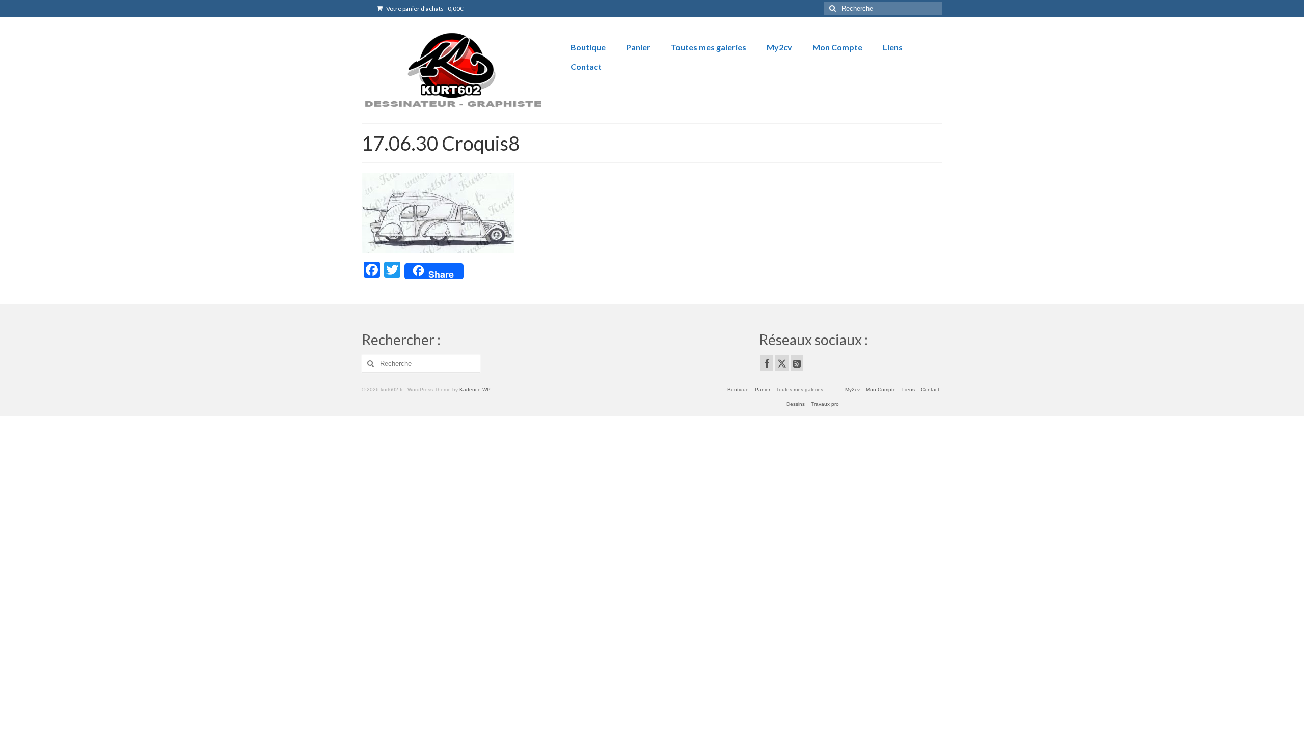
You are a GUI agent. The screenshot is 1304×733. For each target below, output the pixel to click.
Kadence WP (475, 389)
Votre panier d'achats (424, 8)
